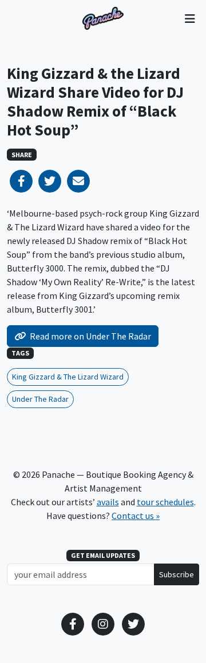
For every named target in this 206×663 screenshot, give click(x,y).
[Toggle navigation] (190, 18)
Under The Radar (40, 399)
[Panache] (103, 18)
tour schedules (165, 502)
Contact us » (136, 515)
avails (108, 502)
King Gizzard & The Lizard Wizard (68, 377)
